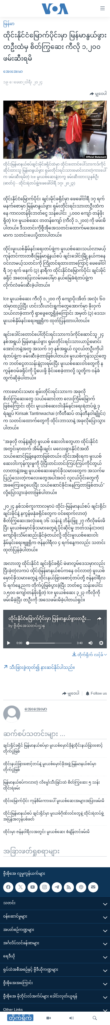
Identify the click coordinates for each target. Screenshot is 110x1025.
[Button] (98, 94)
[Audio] (72, 1018)
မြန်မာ (8, 23)
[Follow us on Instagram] (45, 887)
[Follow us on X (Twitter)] (20, 887)
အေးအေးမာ (13, 71)
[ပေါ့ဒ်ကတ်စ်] (81, 887)
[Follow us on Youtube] (33, 887)
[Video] (49, 1018)
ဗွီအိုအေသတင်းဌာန (29, 625)
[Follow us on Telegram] (57, 887)
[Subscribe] (93, 887)
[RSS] (69, 887)
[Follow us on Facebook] (8, 887)
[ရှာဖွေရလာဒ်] (95, 1018)
